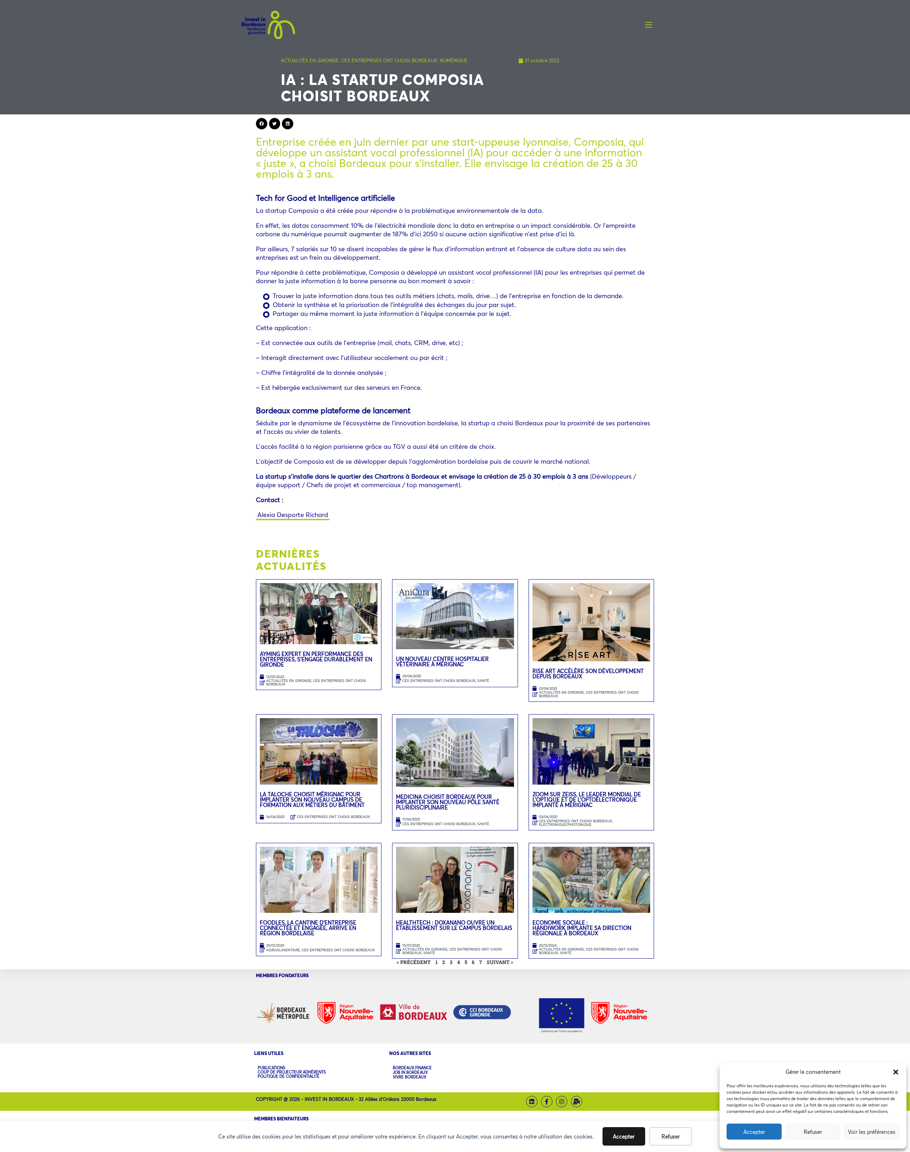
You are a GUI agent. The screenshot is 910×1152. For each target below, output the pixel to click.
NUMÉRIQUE (453, 60)
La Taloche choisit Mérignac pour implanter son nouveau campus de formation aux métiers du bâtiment (312, 799)
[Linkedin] (531, 1101)
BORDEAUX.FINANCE (412, 1068)
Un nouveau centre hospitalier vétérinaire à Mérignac (442, 661)
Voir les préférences (871, 1131)
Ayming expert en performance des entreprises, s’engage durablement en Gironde (316, 659)
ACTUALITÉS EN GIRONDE (310, 60)
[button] (895, 1072)
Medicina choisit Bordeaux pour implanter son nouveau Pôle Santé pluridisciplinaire (447, 802)
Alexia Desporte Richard (292, 514)
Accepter (754, 1131)
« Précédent (414, 962)
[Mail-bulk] (576, 1101)
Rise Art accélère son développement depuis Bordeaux (588, 673)
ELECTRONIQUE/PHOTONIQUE (565, 824)
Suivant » (500, 962)
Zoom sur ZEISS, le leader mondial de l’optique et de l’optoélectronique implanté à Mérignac (586, 799)
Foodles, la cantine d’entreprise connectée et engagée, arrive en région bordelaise (308, 928)
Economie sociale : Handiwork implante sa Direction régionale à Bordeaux (581, 928)
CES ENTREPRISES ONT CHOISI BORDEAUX (389, 60)
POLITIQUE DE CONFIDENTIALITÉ (289, 1076)
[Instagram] (561, 1101)
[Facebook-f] (546, 1101)
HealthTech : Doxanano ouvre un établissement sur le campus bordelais (454, 928)
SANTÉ (483, 680)
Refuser (813, 1131)
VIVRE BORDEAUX (409, 1077)
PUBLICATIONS (271, 1068)
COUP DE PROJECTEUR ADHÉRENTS (292, 1072)
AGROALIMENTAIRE (283, 950)
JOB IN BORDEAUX (410, 1072)
